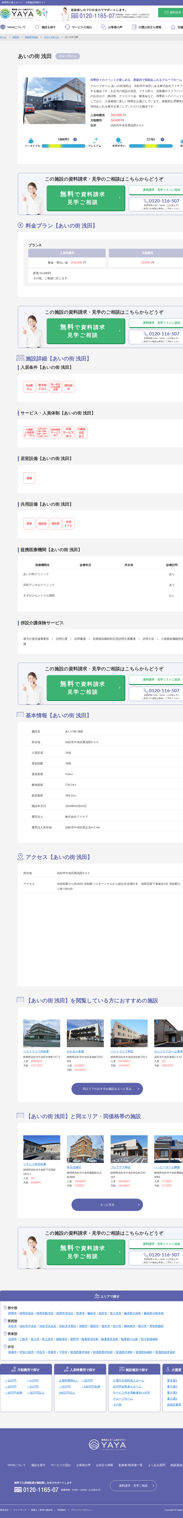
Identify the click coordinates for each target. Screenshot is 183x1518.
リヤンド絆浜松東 (34, 1164)
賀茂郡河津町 (124, 1352)
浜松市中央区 (31, 37)
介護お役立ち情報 (150, 27)
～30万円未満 (13, 1392)
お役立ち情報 (104, 1465)
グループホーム (51, 37)
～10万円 (10, 1380)
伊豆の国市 (26, 1352)
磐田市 (94, 1326)
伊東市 (52, 1352)
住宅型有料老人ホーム (127, 1386)
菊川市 (142, 1326)
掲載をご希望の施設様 (42, 1510)
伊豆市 (40, 1352)
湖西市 (83, 1326)
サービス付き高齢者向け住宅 (131, 1392)
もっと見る (107, 1204)
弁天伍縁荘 (74, 1167)
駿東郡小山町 (129, 1339)
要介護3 (172, 1392)
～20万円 (10, 1386)
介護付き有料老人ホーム (128, 1380)
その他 (117, 1404)
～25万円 (33, 1386)
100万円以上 (67, 1392)
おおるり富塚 (75, 1051)
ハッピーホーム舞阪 (167, 1167)
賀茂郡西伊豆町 (103, 1352)
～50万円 (65, 1386)
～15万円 (33, 1380)
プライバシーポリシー (81, 1510)
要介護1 (172, 1386)
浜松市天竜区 (67, 1326)
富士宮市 (47, 1339)
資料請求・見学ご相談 (133, 1485)
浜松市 (16, 37)
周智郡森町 (156, 1326)
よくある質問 (156, 1465)
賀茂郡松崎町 (144, 1352)
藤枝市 (91, 1313)
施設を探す (49, 27)
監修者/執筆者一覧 (130, 1465)
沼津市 (12, 1339)
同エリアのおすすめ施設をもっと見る (107, 1088)
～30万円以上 (35, 1392)
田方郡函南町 (149, 1339)
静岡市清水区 (64, 1313)
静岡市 (12, 1313)
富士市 (35, 1339)
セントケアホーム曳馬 (168, 1051)
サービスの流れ (82, 27)
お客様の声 (115, 27)
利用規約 (61, 1510)
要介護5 (172, 1398)
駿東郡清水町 (90, 1339)
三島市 (23, 1339)
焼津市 (80, 1313)
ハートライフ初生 (122, 1051)
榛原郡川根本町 (154, 1313)
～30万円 (87, 1380)
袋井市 (106, 1326)
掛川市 (117, 1326)
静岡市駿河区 (45, 1313)
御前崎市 (129, 1326)
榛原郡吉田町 (132, 1313)
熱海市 (12, 1352)
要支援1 (172, 1380)
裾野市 (74, 1339)
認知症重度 (174, 1404)
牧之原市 (115, 1313)
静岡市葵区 (26, 1313)
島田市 (103, 1313)
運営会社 (4, 1510)
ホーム (3, 37)
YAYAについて (16, 27)
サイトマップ (19, 1510)
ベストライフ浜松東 (36, 1051)
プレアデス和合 (121, 1167)
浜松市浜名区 (47, 1326)
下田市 (63, 1352)
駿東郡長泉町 (109, 1339)
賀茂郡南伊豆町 (165, 1352)
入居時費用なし (69, 1380)
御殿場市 (62, 1339)
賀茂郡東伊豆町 (80, 1352)
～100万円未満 (90, 1386)
